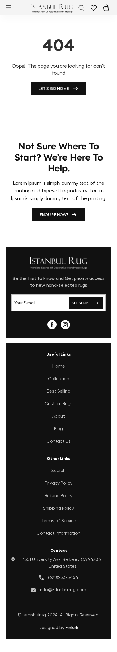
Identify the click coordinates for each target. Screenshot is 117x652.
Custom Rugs (59, 403)
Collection (58, 378)
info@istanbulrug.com (63, 589)
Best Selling (58, 391)
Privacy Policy (58, 483)
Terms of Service (58, 520)
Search (58, 470)
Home (58, 366)
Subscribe (81, 303)
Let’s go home (53, 89)
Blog (58, 429)
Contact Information (58, 533)
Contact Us (59, 441)
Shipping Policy (58, 508)
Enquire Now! (54, 215)
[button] (8, 7)
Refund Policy (58, 495)
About (58, 416)
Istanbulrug (34, 615)
